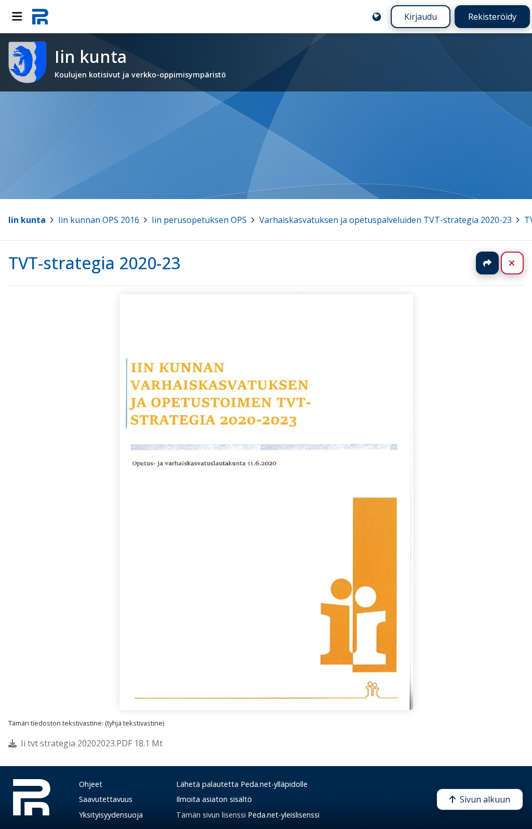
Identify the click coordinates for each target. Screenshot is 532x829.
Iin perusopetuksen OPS (199, 220)
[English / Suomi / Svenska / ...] (377, 17)
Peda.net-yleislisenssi (284, 815)
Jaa (487, 263)
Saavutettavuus (105, 799)
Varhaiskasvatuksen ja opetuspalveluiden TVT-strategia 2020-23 (385, 220)
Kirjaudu (420, 16)
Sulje (520, 263)
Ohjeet (90, 784)
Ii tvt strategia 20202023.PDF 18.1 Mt (92, 743)
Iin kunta (27, 220)
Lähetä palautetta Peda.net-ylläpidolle (242, 784)
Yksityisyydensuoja (111, 815)
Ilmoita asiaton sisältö (214, 799)
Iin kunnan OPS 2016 (98, 220)
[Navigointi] (17, 16)
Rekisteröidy (492, 16)
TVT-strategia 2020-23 (94, 263)
